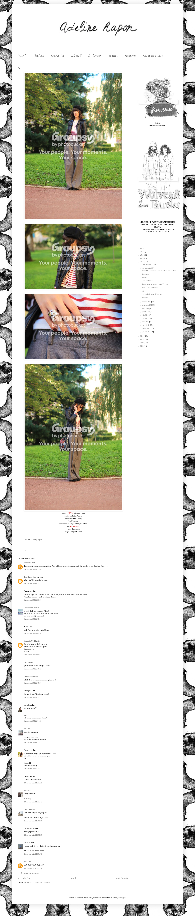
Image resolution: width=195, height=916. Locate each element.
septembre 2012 (147, 305)
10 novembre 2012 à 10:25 (33, 783)
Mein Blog (27, 799)
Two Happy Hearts (31, 577)
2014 (142, 255)
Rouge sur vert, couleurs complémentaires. (156, 284)
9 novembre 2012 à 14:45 (32, 721)
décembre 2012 (147, 265)
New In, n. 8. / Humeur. (150, 288)
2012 (142, 262)
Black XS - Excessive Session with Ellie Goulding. (159, 271)
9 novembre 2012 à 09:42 (32, 655)
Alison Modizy (29, 829)
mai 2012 (145, 319)
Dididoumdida (29, 677)
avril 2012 (145, 322)
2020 (142, 248)
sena (25, 862)
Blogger (122, 898)
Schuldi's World (30, 641)
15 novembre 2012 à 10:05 (33, 854)
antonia (27, 705)
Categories (57, 55)
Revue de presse (153, 55)
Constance (28, 810)
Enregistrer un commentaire (30, 873)
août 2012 (145, 309)
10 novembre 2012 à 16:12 (33, 802)
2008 (142, 346)
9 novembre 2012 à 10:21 (32, 683)
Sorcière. (145, 278)
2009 (142, 343)
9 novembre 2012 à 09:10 (32, 633)
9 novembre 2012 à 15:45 (32, 742)
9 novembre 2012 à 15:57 (32, 769)
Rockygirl (27, 750)
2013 (142, 258)
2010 (142, 339)
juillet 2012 (146, 312)
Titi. (143, 291)
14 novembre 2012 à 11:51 (33, 835)
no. (25, 729)
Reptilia (27, 662)
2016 (142, 252)
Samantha (28, 563)
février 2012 (146, 329)
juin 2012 (145, 315)
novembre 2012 (147, 268)
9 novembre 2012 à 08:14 (32, 619)
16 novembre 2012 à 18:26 (33, 868)
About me (38, 55)
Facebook (130, 55)
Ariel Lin (27, 843)
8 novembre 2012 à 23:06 (32, 569)
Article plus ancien (122, 878)
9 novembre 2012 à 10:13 (32, 669)
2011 (142, 336)
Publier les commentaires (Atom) (38, 882)
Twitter (113, 55)
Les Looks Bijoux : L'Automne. (152, 294)
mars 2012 (146, 325)
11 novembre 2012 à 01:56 (33, 821)
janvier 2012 (146, 332)
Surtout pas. (146, 274)
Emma (26, 791)
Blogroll (76, 55)
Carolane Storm (30, 608)
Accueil (21, 55)
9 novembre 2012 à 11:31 (32, 697)
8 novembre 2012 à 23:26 (32, 600)
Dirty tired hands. (148, 281)
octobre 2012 (146, 302)
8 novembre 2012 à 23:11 (32, 583)
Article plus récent (24, 878)
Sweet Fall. (145, 298)
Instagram (95, 55)
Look (27, 551)
